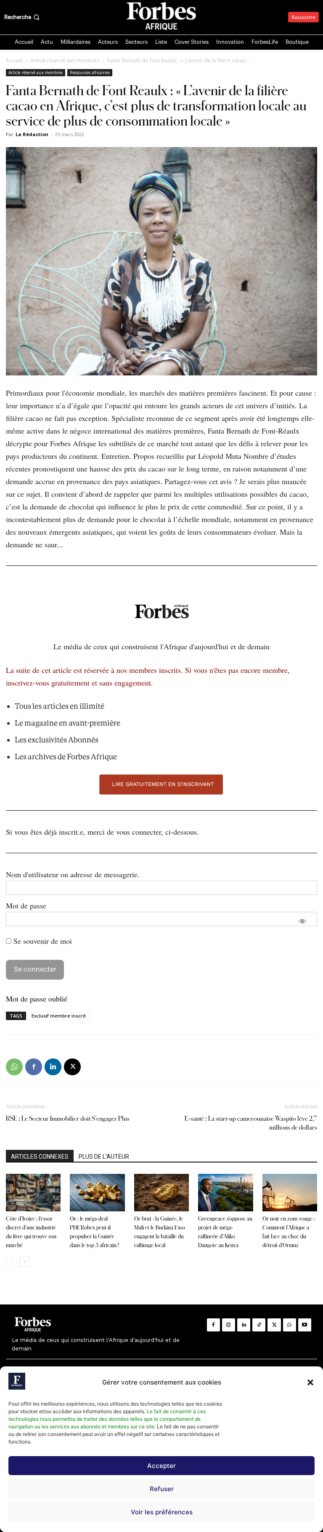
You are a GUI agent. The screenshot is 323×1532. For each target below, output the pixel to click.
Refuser (162, 1489)
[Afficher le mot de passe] (302, 921)
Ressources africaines (90, 72)
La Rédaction (32, 134)
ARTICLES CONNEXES (40, 1156)
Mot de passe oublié (36, 999)
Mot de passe (26, 905)
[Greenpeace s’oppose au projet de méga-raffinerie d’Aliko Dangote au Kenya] (225, 1193)
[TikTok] (258, 1324)
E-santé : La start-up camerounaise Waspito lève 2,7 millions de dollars (251, 1123)
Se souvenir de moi (41, 941)
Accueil (14, 60)
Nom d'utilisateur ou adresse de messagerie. (73, 874)
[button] (310, 1382)
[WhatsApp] (14, 1066)
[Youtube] (304, 1324)
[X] (72, 1066)
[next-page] (24, 1262)
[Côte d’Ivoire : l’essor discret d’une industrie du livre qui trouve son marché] (33, 1193)
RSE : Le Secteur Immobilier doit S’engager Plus (68, 1118)
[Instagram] (228, 1324)
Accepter (161, 1466)
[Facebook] (33, 1066)
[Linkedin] (53, 1066)
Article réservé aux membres (65, 60)
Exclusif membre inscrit (59, 1015)
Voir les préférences (162, 1512)
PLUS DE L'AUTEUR (104, 1156)
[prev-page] (11, 1262)
